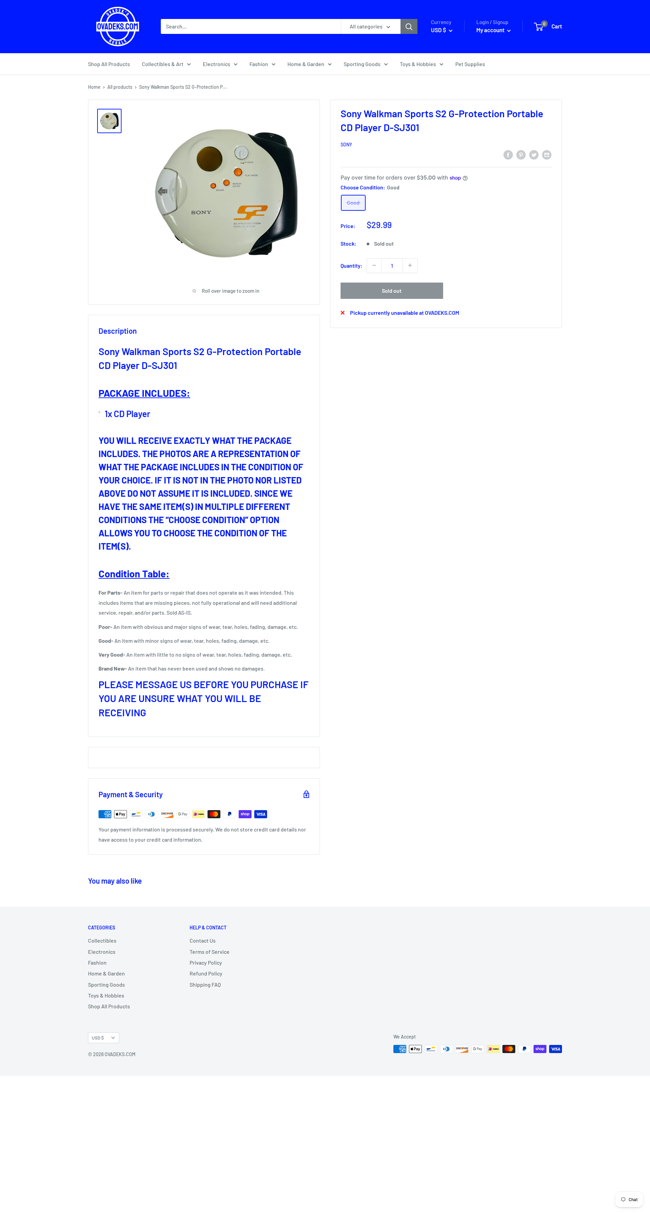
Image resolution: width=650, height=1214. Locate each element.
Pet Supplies (470, 64)
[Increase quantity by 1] (410, 265)
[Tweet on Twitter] (534, 154)
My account (490, 29)
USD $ (98, 1038)
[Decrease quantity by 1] (374, 265)
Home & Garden (305, 64)
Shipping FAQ (205, 984)
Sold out (392, 290)
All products (119, 87)
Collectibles (102, 940)
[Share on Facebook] (508, 154)
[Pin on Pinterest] (521, 154)
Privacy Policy (206, 962)
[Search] (408, 26)
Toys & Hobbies (418, 64)
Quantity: (352, 265)
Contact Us (203, 940)
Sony (346, 144)
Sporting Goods (362, 64)
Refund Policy (206, 973)
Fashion (259, 64)
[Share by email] (546, 154)
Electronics (216, 64)
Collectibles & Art (162, 64)
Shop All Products (109, 64)
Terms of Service (210, 951)
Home (94, 87)
